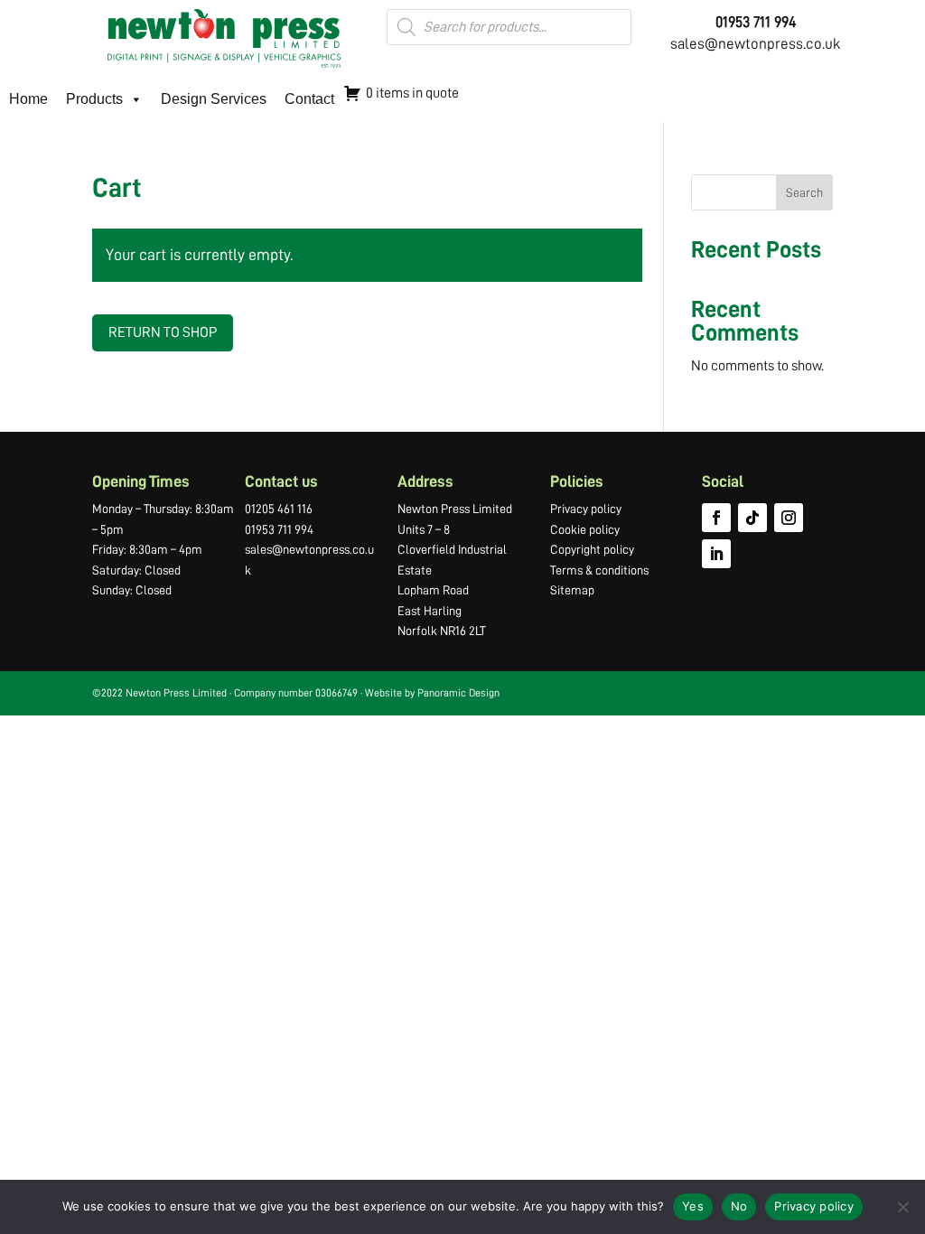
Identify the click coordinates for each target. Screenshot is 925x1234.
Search (804, 192)
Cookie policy (585, 529)
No (739, 1206)
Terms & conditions (599, 570)
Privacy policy (585, 508)
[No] (902, 1207)
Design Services (213, 99)
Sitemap (572, 590)
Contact (309, 99)
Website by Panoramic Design (432, 692)
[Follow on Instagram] (788, 517)
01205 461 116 (279, 508)
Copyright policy (592, 549)
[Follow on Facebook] (716, 517)
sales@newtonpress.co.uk (755, 43)
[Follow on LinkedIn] (716, 553)
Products (94, 99)
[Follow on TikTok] (752, 517)
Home (28, 99)
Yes (693, 1206)
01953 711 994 (279, 529)
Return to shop (162, 332)
